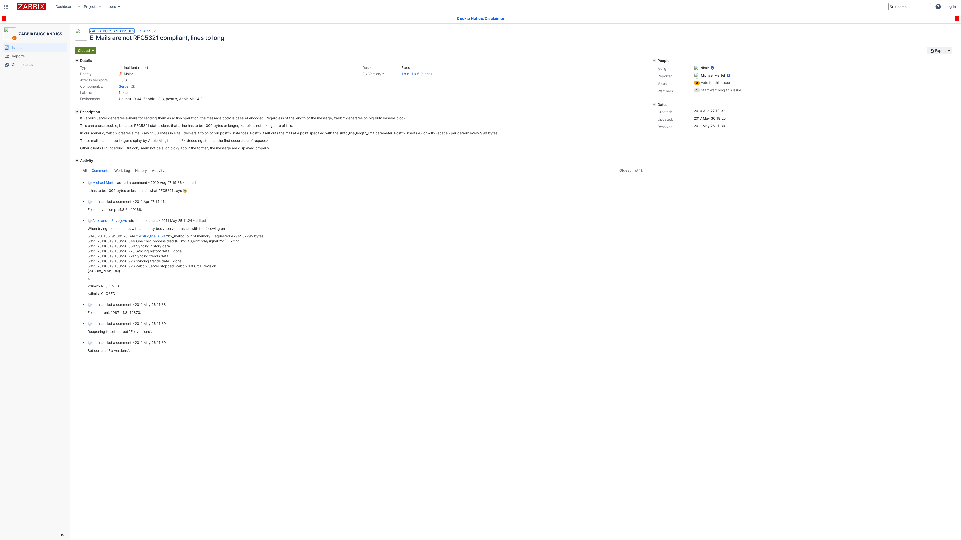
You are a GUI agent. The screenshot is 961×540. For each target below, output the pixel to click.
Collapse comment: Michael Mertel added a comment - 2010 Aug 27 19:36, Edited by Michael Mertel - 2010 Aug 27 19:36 (84, 182)
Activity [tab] (158, 170)
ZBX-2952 (147, 31)
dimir (96, 202)
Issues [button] (111, 6)
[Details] (77, 60)
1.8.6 (405, 74)
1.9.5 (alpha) (421, 74)
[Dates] (654, 104)
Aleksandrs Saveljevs (109, 220)
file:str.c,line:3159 (150, 236)
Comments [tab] (100, 170)
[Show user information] (712, 68)
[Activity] (77, 160)
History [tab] (141, 170)
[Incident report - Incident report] (121, 68)
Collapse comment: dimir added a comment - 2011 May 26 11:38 (84, 304)
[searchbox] (910, 6)
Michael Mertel (104, 182)
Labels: (86, 92)
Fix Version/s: (373, 74)
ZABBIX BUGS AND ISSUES (112, 31)
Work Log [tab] (122, 170)
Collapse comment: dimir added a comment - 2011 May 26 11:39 (84, 324)
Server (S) (127, 86)
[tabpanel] (362, 265)
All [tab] (85, 170)
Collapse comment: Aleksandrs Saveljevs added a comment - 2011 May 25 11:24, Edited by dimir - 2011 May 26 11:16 (84, 220)
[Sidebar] (62, 535)
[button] (6, 7)
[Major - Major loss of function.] (121, 74)
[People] (654, 60)
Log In (951, 6)
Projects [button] (90, 6)
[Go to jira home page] (31, 7)
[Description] (77, 112)
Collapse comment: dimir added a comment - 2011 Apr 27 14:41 (84, 202)
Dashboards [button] (65, 6)
